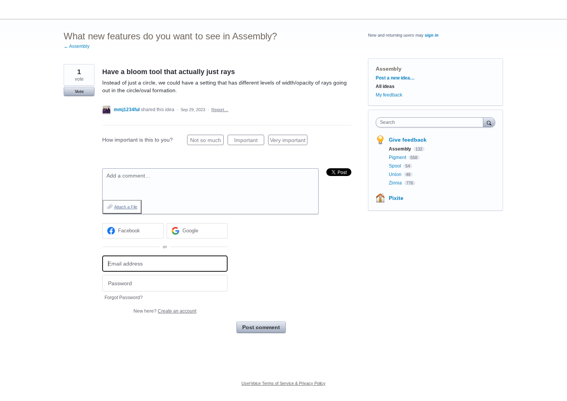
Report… (219, 109)
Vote (79, 91)
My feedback (389, 95)
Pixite (396, 198)
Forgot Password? (124, 297)
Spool (395, 166)
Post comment (261, 327)
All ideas (385, 86)
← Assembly (76, 46)
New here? (164, 311)
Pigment (398, 157)
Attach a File (125, 207)
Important (249, 141)
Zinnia (396, 183)
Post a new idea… (395, 78)
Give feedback (408, 140)
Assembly (389, 69)
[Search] (489, 122)
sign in (432, 35)
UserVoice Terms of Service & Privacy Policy (283, 383)
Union (396, 174)
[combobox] (431, 122)
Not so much (207, 141)
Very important (288, 141)
